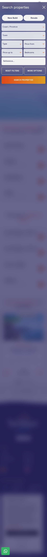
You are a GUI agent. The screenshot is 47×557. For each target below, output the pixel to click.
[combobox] (23, 27)
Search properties (15, 7)
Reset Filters (12, 71)
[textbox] (24, 26)
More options (35, 71)
